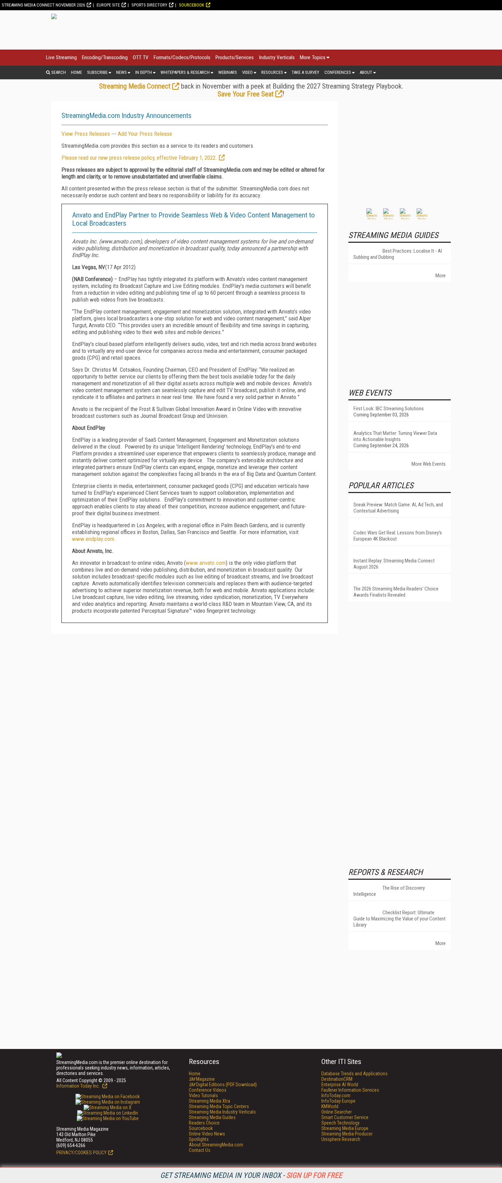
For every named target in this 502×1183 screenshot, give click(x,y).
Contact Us (199, 1150)
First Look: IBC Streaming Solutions (388, 409)
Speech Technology (340, 1123)
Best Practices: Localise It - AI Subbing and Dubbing (397, 254)
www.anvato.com (206, 562)
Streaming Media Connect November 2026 (43, 5)
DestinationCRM (336, 1079)
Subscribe (97, 72)
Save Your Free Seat (246, 94)
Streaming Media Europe (344, 1128)
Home (76, 72)
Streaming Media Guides (212, 1117)
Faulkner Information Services (350, 1090)
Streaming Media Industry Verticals (222, 1112)
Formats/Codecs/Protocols (182, 57)
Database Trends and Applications (354, 1073)
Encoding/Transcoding (105, 57)
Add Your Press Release (145, 133)
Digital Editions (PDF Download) (223, 1084)
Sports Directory (149, 5)
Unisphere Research (340, 1139)
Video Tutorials (203, 1095)
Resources (272, 72)
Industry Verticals (277, 57)
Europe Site (108, 5)
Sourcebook (191, 5)
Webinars (227, 72)
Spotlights (199, 1139)
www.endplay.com (93, 538)
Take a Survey (305, 72)
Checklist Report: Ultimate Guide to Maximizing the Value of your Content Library (399, 918)
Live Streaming (61, 57)
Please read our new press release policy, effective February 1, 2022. (139, 157)
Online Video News (207, 1134)
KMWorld (329, 1106)
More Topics (312, 57)
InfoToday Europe (338, 1101)
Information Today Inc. (78, 1086)
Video (247, 72)
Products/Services (234, 57)
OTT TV (141, 57)
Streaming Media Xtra (209, 1101)
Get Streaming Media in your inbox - (251, 1175)
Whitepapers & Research (185, 72)
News (121, 72)
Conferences (337, 72)
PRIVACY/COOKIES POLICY (81, 1152)
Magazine (202, 1079)
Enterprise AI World (339, 1084)
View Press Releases (85, 133)
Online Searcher (336, 1112)
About (366, 72)
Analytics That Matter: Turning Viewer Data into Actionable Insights (395, 436)
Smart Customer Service (344, 1117)
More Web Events (429, 464)
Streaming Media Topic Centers (219, 1106)
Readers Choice (204, 1123)
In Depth (143, 72)
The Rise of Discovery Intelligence (389, 891)
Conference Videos (207, 1090)
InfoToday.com (335, 1095)
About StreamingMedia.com (216, 1144)
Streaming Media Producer (347, 1134)
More (440, 276)
